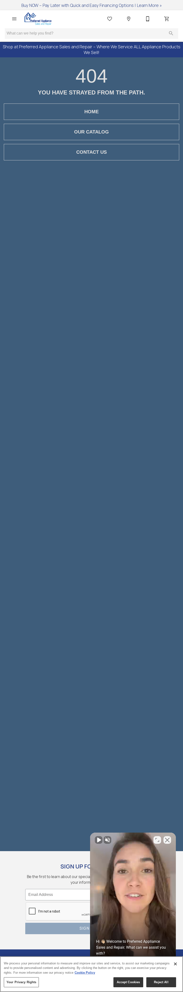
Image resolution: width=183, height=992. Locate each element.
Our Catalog (91, 131)
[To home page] (38, 19)
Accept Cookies (128, 982)
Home (91, 111)
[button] (14, 19)
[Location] (128, 19)
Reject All (161, 982)
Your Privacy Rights (21, 982)
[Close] (175, 964)
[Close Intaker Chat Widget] (167, 840)
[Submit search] (171, 33)
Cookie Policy (85, 972)
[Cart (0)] (167, 19)
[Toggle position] (157, 840)
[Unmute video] (98, 840)
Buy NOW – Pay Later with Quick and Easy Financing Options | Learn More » (91, 5)
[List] (109, 19)
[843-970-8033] (147, 19)
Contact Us (91, 152)
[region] (91, 974)
